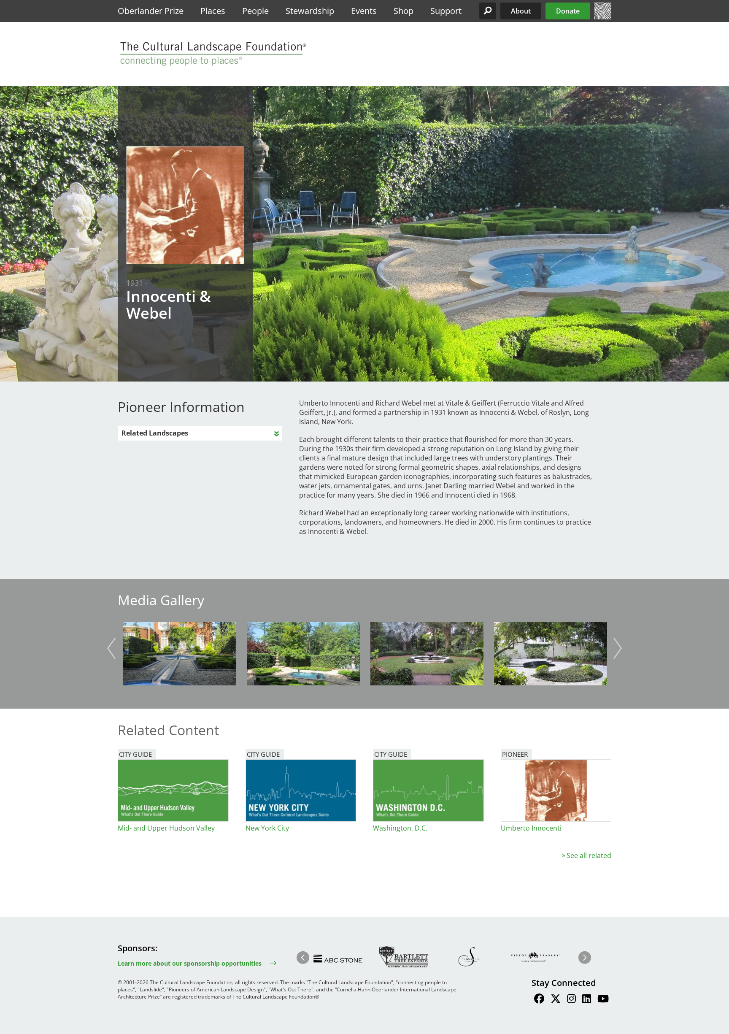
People (255, 10)
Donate (568, 11)
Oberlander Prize (151, 10)
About (521, 11)
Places (212, 10)
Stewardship (310, 10)
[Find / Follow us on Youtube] (603, 999)
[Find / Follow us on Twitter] (556, 999)
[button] (487, 11)
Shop (403, 10)
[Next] (617, 648)
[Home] (602, 17)
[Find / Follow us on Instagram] (571, 999)
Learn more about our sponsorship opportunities (190, 963)
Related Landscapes (155, 433)
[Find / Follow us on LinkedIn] (586, 999)
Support (446, 10)
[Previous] (111, 648)
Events (364, 10)
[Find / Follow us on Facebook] (539, 999)
